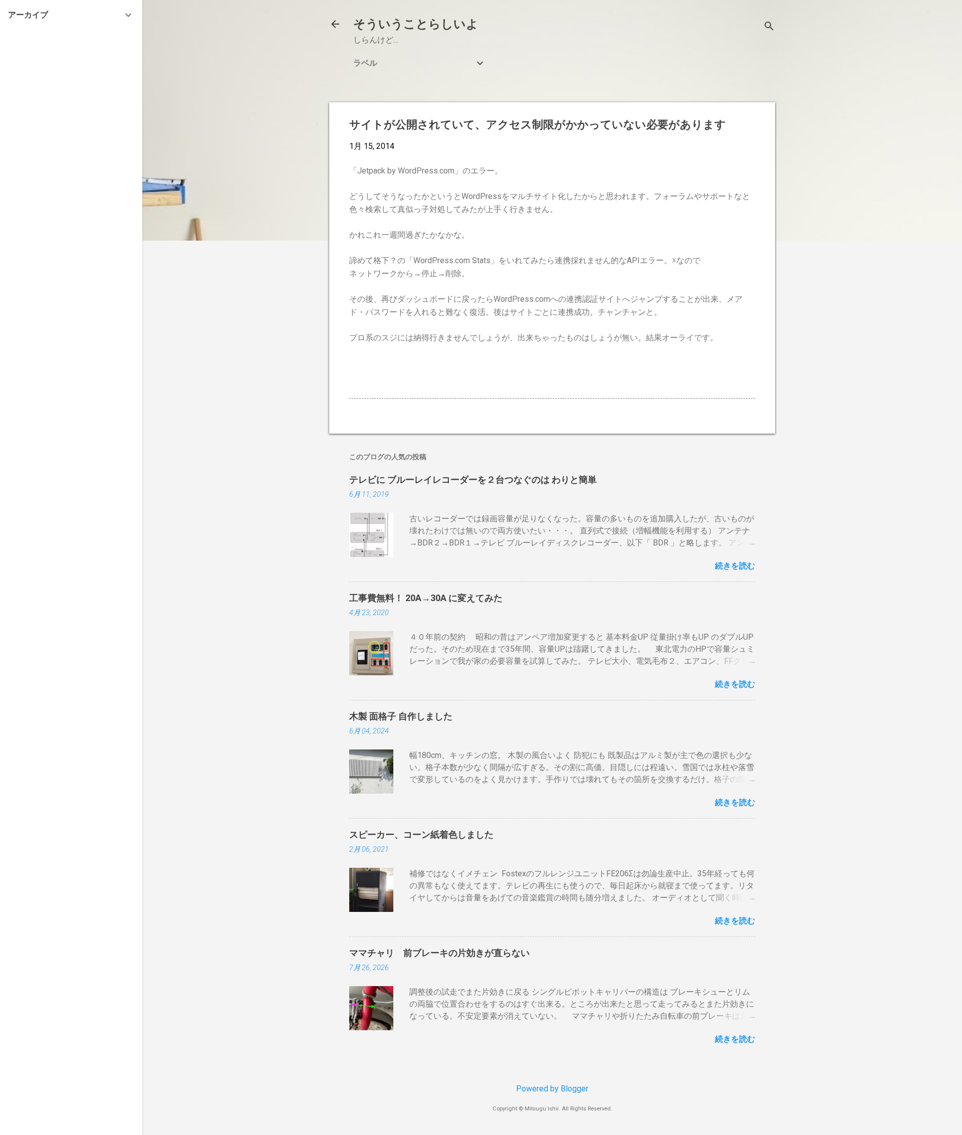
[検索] (769, 27)
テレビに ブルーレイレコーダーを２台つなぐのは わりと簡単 (473, 479)
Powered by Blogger (552, 1088)
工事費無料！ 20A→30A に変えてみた (426, 598)
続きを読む (735, 566)
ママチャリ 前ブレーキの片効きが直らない (439, 953)
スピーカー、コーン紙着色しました (421, 834)
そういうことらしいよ (415, 24)
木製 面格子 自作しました (400, 716)
